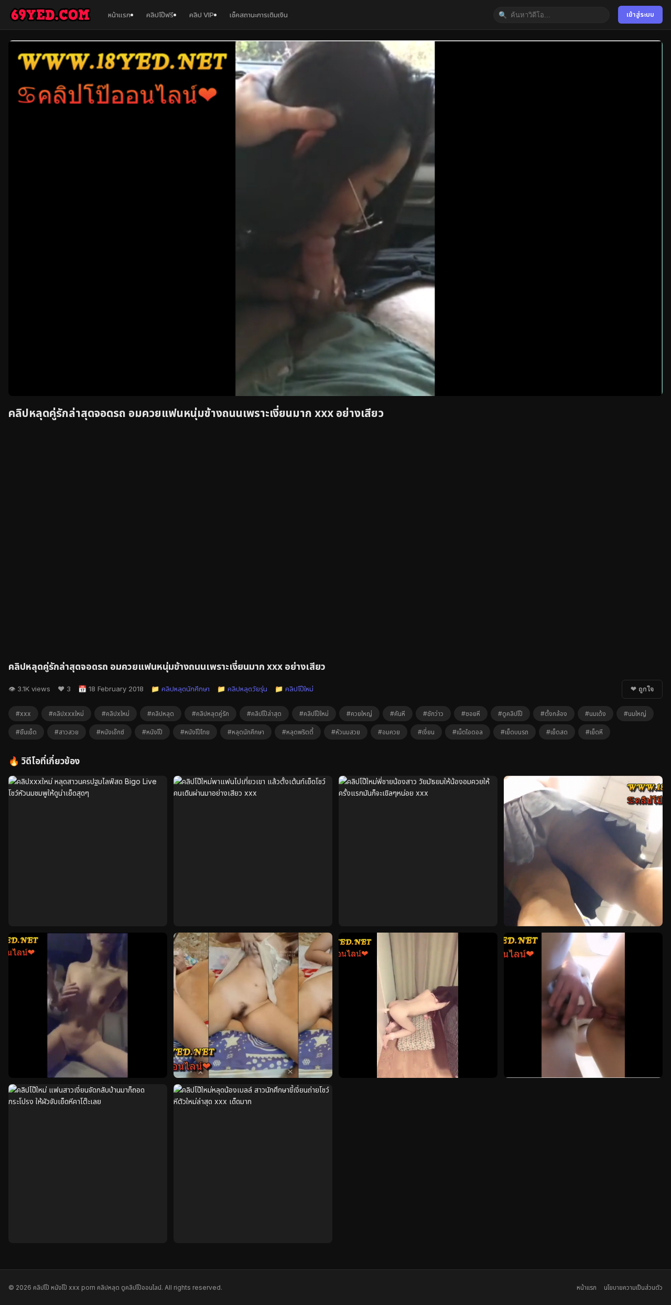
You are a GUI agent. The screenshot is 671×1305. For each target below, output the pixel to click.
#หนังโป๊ (152, 732)
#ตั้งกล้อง (553, 714)
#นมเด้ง (595, 714)
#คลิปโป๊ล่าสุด (264, 714)
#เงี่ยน (426, 732)
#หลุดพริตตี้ (297, 732)
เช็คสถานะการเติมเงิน (259, 14)
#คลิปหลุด (160, 714)
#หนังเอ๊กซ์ (110, 732)
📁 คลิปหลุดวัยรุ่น (242, 688)
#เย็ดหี (594, 732)
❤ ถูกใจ (642, 689)
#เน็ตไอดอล (467, 732)
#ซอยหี (470, 714)
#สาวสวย (67, 732)
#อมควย (389, 732)
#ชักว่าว (433, 714)
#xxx (23, 714)
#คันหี (397, 714)
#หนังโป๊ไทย (195, 732)
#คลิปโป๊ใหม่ (314, 714)
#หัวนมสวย (345, 732)
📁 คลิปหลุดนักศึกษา (180, 688)
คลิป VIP (201, 14)
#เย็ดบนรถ (514, 732)
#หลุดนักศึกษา (246, 732)
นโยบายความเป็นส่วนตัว (633, 1287)
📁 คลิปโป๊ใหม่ (294, 688)
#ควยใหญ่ (359, 714)
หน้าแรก (119, 14)
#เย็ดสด (557, 732)
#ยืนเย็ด (26, 732)
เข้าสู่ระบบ (640, 14)
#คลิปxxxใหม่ (66, 714)
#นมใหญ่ (635, 714)
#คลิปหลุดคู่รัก (210, 714)
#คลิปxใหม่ (115, 714)
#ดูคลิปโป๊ (510, 714)
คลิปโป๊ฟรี (160, 14)
